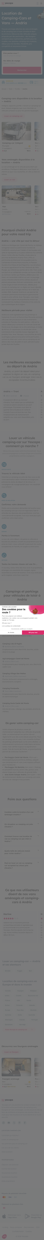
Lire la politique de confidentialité (11, 626)
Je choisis (11, 632)
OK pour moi (33, 632)
